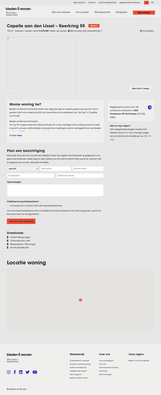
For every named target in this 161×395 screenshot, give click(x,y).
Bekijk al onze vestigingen (139, 361)
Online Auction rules (20, 240)
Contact (91, 3)
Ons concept (82, 12)
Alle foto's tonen (140, 88)
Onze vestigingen (106, 361)
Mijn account (79, 3)
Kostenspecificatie (19, 247)
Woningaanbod (102, 12)
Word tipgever (75, 374)
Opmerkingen (14, 182)
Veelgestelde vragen (78, 371)
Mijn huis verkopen (61, 12)
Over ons (102, 364)
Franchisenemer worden (108, 367)
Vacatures (103, 371)
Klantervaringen (105, 374)
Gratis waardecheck (107, 3)
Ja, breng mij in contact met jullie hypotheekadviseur (36, 205)
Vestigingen (121, 12)
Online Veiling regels (20, 237)
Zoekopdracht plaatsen (79, 361)
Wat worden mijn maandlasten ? (86, 31)
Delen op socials (58, 31)
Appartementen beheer (129, 3)
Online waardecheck (78, 367)
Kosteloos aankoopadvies (80, 364)
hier (126, 132)
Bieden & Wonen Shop (79, 378)
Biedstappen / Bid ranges (23, 244)
